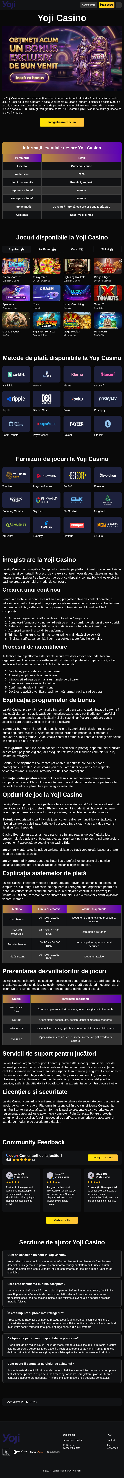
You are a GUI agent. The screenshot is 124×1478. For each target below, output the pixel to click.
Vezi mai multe (62, 1220)
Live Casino (44, 249)
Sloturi (105, 249)
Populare (14, 249)
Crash (74, 249)
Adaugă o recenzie (103, 1157)
